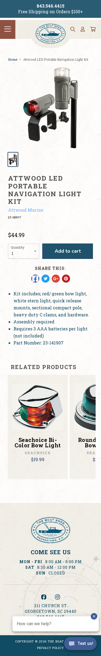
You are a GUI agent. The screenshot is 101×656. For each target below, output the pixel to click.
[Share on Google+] (56, 279)
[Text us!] (80, 645)
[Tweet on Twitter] (45, 279)
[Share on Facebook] (35, 279)
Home (12, 59)
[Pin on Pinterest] (66, 279)
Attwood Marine (25, 210)
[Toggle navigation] (7, 29)
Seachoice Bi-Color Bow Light (38, 442)
